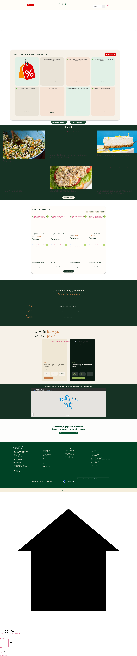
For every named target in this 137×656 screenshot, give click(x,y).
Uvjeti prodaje (94, 455)
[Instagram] (17, 471)
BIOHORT (52, 112)
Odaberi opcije (36, 239)
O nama (39, 5)
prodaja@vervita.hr (46, 455)
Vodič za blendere (11, 647)
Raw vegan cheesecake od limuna (114, 155)
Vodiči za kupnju (46, 5)
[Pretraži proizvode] (94, 3)
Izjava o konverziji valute (96, 458)
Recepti (7, 649)
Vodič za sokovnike (4, 647)
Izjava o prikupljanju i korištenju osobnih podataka (101, 459)
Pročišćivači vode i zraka (27, 111)
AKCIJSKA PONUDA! (27, 82)
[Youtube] (19, 471)
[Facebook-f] (14, 471)
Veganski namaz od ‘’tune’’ (63, 191)
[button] (1, 30)
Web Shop (2, 638)
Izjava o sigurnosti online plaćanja (98, 456)
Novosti (6, 654)
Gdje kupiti (78, 5)
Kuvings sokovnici (52, 82)
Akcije (55, 5)
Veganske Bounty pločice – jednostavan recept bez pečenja (70, 156)
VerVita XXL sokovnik (77, 82)
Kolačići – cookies (94, 465)
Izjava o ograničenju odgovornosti (98, 461)
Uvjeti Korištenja (94, 450)
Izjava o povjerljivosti (95, 462)
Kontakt (86, 5)
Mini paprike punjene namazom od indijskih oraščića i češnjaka (114, 192)
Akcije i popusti (3, 649)
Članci (71, 5)
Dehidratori (77, 111)
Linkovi (92, 463)
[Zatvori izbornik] (1, 637)
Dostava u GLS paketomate (96, 452)
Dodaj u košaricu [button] (55, 239)
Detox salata (9, 161)
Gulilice (103, 111)
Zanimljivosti (2, 654)
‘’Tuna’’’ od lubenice (12, 191)
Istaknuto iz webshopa (41, 209)
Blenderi (103, 82)
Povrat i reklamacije (95, 454)
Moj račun (2, 655)
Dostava (92, 451)
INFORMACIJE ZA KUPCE (97, 448)
